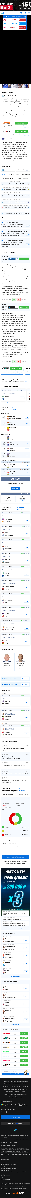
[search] (21, 13)
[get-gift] (25, 13)
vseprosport (3, 13)
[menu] (29, 13)
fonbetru (15, 599)
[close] (25, 17)
